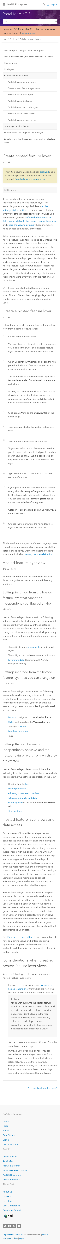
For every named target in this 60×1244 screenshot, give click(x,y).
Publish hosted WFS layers (20, 94)
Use (4, 39)
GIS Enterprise (16, 4)
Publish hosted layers (30, 39)
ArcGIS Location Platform (15, 1170)
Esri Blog (7, 1201)
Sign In (54, 4)
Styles (11, 722)
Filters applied (15, 802)
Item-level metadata (18, 731)
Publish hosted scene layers (21, 113)
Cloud (6, 1139)
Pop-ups (12, 717)
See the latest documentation (30, 179)
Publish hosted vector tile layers (23, 107)
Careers (7, 1196)
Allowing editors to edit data (22, 798)
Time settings (14, 811)
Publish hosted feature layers (22, 82)
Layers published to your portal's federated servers (28, 56)
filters (24, 210)
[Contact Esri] (19, 1226)
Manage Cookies (10, 1238)
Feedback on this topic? (44, 1088)
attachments (33, 647)
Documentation (10, 1144)
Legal (21, 1238)
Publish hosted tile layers (20, 101)
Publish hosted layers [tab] (17, 75)
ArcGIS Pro (8, 1161)
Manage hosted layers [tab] (18, 126)
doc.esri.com (28, 33)
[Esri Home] (8, 1216)
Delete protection (17, 788)
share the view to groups (20, 224)
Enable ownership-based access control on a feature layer (29, 141)
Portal (6, 1126)
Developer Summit (12, 1210)
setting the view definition (38, 554)
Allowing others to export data (23, 793)
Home (6, 1121)
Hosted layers (10, 63)
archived (44, 172)
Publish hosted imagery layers (22, 120)
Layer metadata (16, 660)
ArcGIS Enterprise (12, 1165)
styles (15, 210)
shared (27, 784)
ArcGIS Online (10, 1156)
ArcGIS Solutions (11, 1179)
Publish (13, 39)
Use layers (9, 69)
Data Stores (9, 1135)
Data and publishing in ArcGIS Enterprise (24, 50)
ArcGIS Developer (12, 1175)
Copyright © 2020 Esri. (13, 1235)
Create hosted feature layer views (24, 88)
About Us (7, 1191)
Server (6, 1130)
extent (23, 726)
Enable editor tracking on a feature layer (23, 132)
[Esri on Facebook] (9, 1226)
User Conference (11, 1205)
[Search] (44, 4)
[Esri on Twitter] (5, 1226)
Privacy (45, 1235)
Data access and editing (20, 937)
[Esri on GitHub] (14, 1226)
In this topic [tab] (10, 190)
